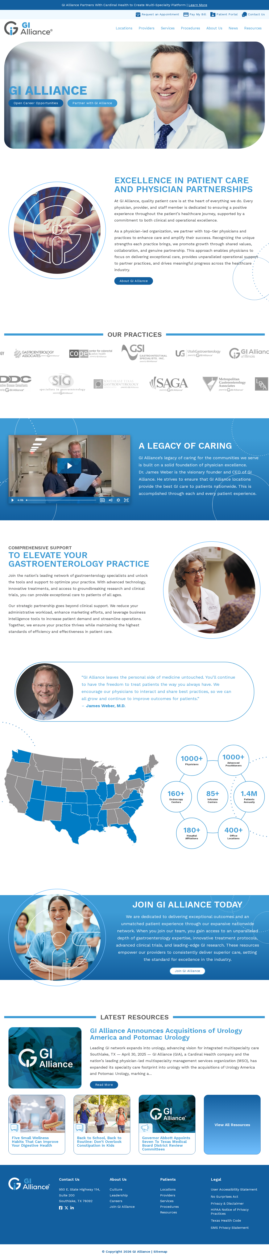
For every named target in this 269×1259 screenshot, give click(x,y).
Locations (124, 28)
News (233, 28)
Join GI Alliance (187, 971)
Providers (146, 28)
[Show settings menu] (118, 500)
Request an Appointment (160, 14)
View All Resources (232, 1125)
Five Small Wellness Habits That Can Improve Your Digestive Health (35, 1142)
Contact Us (256, 14)
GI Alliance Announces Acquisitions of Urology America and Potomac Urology (166, 1034)
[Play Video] (12, 500)
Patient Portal (227, 14)
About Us (214, 28)
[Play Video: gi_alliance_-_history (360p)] (69, 465)
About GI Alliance (134, 281)
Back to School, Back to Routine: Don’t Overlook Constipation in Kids (99, 1142)
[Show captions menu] (102, 500)
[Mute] (110, 500)
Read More (104, 1085)
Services (168, 28)
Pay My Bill (198, 14)
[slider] (61, 500)
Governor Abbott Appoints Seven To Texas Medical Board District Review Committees (166, 1143)
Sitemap (160, 1252)
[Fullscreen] (126, 500)
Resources (253, 28)
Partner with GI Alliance (92, 103)
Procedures (190, 28)
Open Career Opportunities (36, 103)
